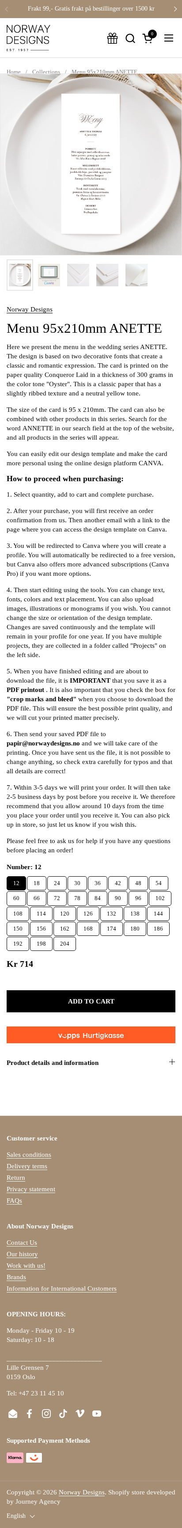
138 (135, 912)
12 (16, 881)
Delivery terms (27, 1166)
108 (18, 912)
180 (135, 927)
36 (98, 881)
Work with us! (26, 1265)
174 (111, 927)
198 (41, 942)
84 (98, 896)
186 (158, 927)
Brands (16, 1277)
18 (37, 881)
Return (16, 1177)
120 (64, 912)
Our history (22, 1254)
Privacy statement (31, 1189)
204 (64, 942)
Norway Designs (30, 309)
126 (88, 912)
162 (64, 927)
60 (16, 896)
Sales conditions (29, 1154)
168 (88, 927)
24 (57, 881)
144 (158, 912)
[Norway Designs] (28, 38)
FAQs (14, 1200)
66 (37, 896)
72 (57, 896)
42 (118, 881)
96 (138, 896)
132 (111, 912)
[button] (130, 38)
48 (138, 881)
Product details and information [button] (53, 1062)
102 (160, 896)
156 (41, 927)
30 (77, 881)
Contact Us (22, 1242)
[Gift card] (112, 38)
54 (158, 881)
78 (77, 896)
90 (118, 896)
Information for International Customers (62, 1288)
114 (41, 912)
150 (18, 927)
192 (18, 942)
